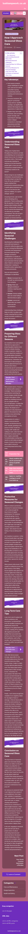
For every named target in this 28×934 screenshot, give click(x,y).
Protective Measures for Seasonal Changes (12, 68)
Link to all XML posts (8, 923)
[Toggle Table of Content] (20, 53)
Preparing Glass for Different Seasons (13, 65)
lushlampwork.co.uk (14, 3)
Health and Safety (9, 893)
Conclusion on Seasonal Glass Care (12, 74)
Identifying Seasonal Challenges (11, 61)
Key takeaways (11, 55)
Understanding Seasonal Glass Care (12, 57)
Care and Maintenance (12, 33)
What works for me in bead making (18, 13)
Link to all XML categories (10, 921)
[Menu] (25, 8)
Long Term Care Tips (11, 71)
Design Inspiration (9, 890)
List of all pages (7, 911)
